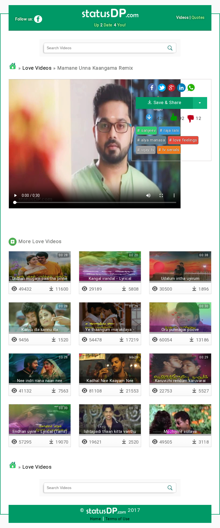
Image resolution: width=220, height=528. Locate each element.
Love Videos (37, 68)
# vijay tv (145, 149)
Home (95, 519)
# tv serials (168, 149)
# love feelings (183, 140)
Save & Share (166, 102)
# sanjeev (146, 130)
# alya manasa (151, 140)
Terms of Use (117, 519)
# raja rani (169, 130)
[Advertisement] (171, 198)
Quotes (198, 17)
